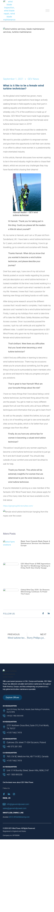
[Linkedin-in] (9, 794)
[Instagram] (14, 794)
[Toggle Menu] (47, 10)
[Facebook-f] (4, 794)
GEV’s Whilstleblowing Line (19, 817)
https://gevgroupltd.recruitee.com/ (18, 506)
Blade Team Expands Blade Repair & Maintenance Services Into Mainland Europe (35, 543)
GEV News (33, 78)
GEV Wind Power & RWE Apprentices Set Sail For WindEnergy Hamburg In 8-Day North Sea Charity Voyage (35, 566)
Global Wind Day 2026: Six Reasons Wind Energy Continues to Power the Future (35, 592)
